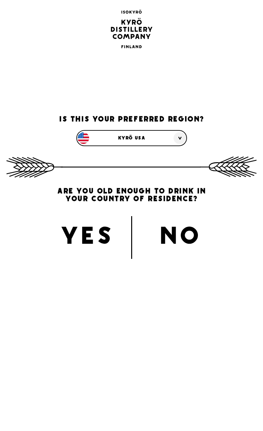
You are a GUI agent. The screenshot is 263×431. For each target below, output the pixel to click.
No (179, 238)
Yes (86, 238)
